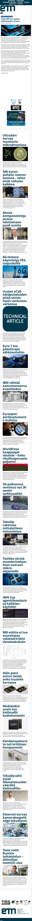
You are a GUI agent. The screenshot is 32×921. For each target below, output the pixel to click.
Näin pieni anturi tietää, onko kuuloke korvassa (13, 678)
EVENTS (20, 2)
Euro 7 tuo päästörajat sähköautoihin (13, 349)
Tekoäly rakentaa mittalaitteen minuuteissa (13, 526)
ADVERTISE (11, 0)
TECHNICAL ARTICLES (9, 2)
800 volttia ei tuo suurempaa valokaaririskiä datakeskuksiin (15, 637)
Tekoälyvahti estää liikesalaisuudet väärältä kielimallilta (14, 781)
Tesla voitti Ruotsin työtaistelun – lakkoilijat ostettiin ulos (13, 856)
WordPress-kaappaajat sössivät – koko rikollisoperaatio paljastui (15, 455)
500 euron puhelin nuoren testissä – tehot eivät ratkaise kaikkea (14, 177)
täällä (7, 73)
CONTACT (20, 3)
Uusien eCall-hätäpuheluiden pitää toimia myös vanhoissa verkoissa (15, 297)
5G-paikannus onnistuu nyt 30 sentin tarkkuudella (14, 489)
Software (10, 16)
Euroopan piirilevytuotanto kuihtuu (14, 417)
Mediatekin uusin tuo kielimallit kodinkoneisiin (14, 711)
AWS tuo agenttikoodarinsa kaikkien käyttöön (15, 602)
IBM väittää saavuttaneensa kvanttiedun (15, 385)
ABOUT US (12, 3)
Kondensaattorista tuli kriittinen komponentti (15, 744)
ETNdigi (26, 2)
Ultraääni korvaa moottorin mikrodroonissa (14, 140)
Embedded (3, 16)
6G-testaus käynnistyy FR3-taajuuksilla (14, 260)
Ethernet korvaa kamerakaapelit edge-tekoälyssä (15, 817)
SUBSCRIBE (20, 0)
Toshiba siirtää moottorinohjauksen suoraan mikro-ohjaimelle (15, 564)
